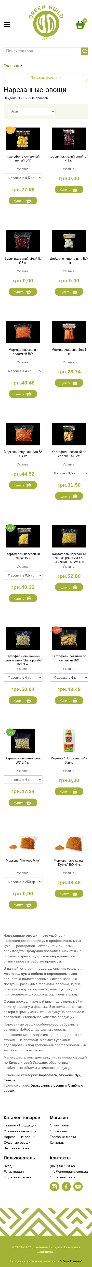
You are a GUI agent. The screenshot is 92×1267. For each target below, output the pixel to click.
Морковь (66, 1075)
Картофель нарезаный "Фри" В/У (23, 556)
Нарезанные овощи (19, 1137)
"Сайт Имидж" (71, 1261)
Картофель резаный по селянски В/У (69, 658)
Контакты (57, 1142)
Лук (77, 1075)
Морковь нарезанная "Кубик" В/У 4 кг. (69, 862)
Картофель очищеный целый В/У (23, 158)
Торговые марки (63, 1137)
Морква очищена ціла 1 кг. (69, 352)
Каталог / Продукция (20, 1125)
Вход (8, 1166)
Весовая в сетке (16, 1148)
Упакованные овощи (47, 1085)
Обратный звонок (18, 1177)
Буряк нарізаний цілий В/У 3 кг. (22, 261)
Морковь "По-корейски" (23, 860)
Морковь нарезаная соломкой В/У (23, 352)
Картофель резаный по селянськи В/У (69, 454)
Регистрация (14, 1171)
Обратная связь (62, 1177)
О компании (59, 1125)
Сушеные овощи (17, 1142)
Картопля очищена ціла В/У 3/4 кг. (22, 760)
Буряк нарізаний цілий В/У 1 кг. (69, 158)
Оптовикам (58, 1131)
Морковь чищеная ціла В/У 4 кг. (23, 454)
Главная (11, 66)
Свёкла (9, 1080)
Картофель (48, 1075)
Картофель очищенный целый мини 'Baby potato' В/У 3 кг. (23, 660)
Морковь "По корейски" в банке (69, 760)
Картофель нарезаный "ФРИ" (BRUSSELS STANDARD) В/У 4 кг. (69, 558)
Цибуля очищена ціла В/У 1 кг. (69, 261)
